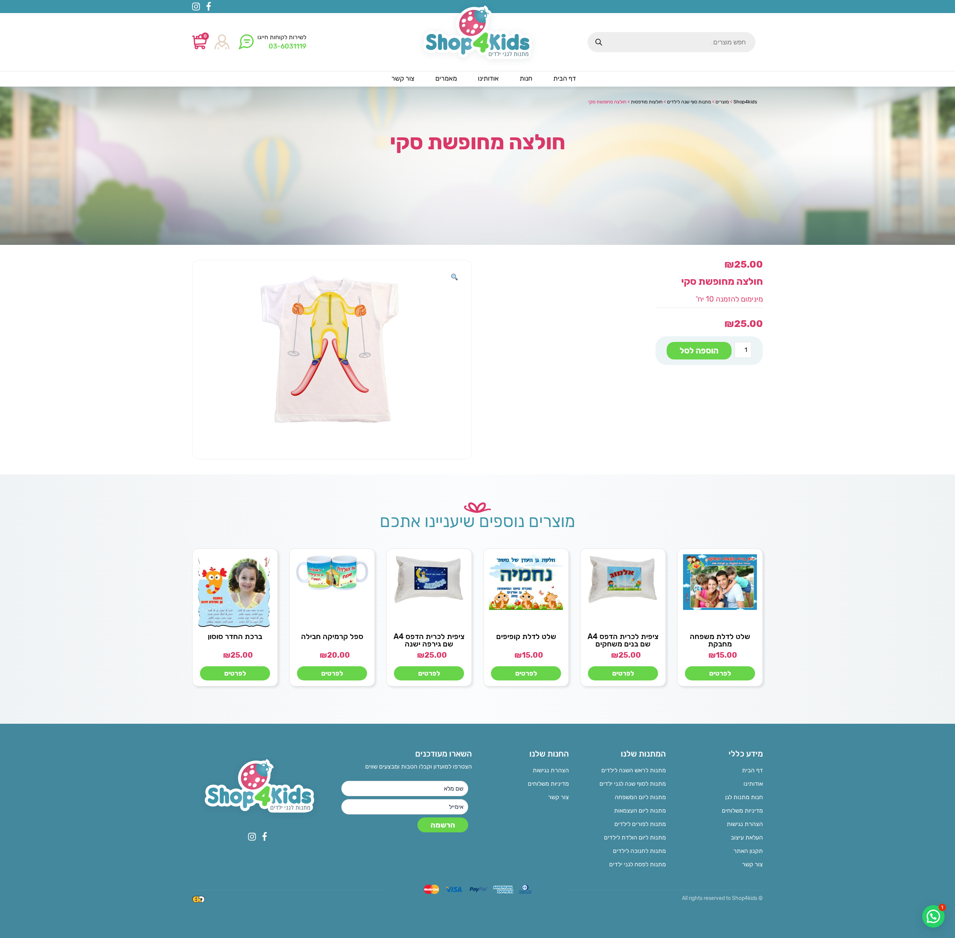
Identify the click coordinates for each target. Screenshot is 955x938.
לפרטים (720, 673)
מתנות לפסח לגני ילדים (637, 864)
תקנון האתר (748, 850)
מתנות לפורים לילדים (640, 824)
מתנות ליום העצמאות (640, 810)
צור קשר (752, 864)
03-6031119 (287, 46)
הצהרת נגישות (745, 824)
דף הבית (752, 770)
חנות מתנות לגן (744, 797)
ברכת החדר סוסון (235, 636)
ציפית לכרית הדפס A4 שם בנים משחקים (623, 640)
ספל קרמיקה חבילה (332, 636)
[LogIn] (222, 42)
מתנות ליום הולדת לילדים (635, 837)
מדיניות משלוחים (742, 810)
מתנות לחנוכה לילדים (639, 850)
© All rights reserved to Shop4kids (722, 898)
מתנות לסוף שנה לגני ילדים (632, 783)
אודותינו (753, 783)
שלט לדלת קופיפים (526, 636)
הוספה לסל (699, 351)
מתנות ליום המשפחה (640, 797)
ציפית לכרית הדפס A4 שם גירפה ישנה (429, 640)
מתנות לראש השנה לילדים (633, 770)
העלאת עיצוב (747, 837)
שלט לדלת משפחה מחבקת (720, 640)
